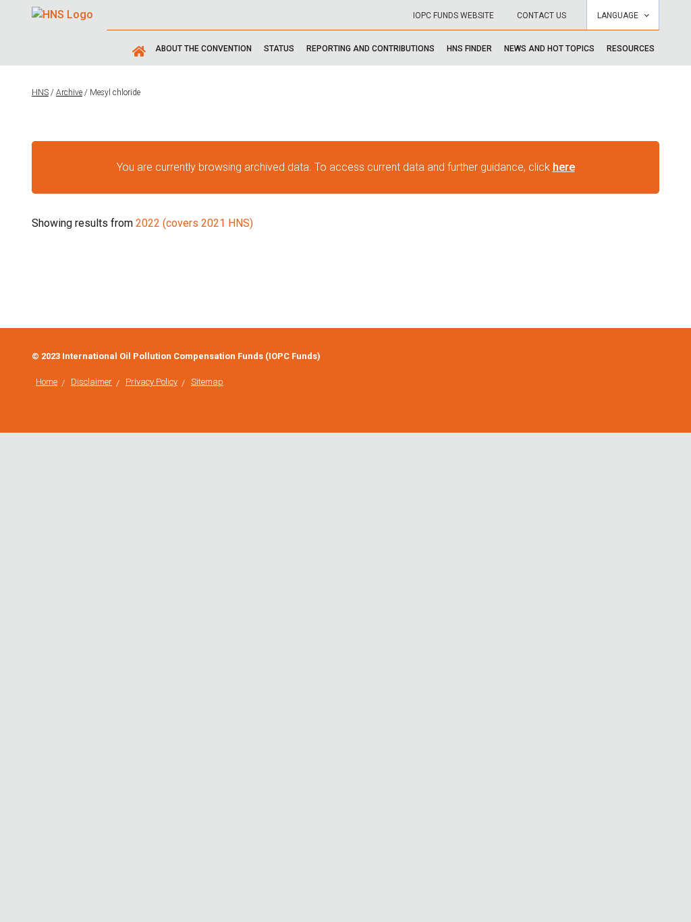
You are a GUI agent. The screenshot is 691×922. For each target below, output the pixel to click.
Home (46, 382)
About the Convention (203, 48)
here (564, 167)
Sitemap (207, 382)
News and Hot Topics (549, 48)
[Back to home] (62, 10)
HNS (40, 92)
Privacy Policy (151, 382)
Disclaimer (91, 382)
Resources (631, 48)
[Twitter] (655, 356)
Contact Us (541, 15)
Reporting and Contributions (370, 48)
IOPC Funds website (453, 15)
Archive (69, 92)
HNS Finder (469, 48)
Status (279, 48)
